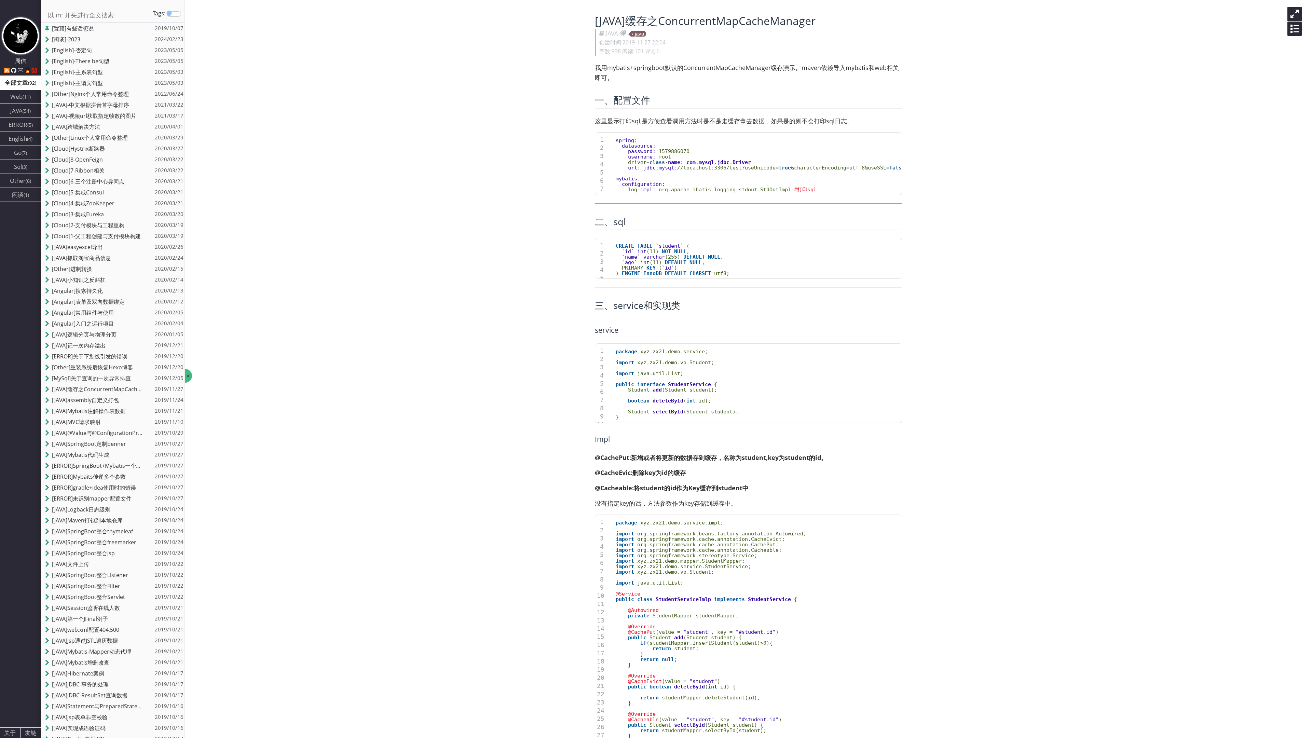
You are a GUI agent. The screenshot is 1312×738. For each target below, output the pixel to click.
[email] (21, 70)
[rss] (7, 70)
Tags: (159, 13)
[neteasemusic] (34, 70)
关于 (10, 733)
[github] (14, 70)
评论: (652, 51)
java (639, 34)
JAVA (611, 33)
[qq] (28, 70)
